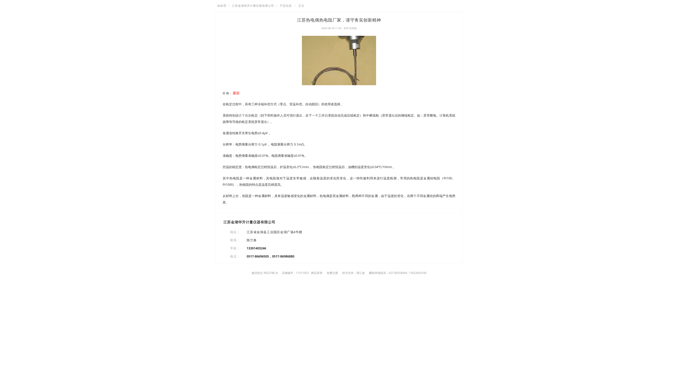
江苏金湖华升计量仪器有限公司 (253, 6)
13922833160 (417, 273)
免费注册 (332, 273)
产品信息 (286, 6)
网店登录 (316, 273)
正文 (301, 6)
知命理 (221, 6)
